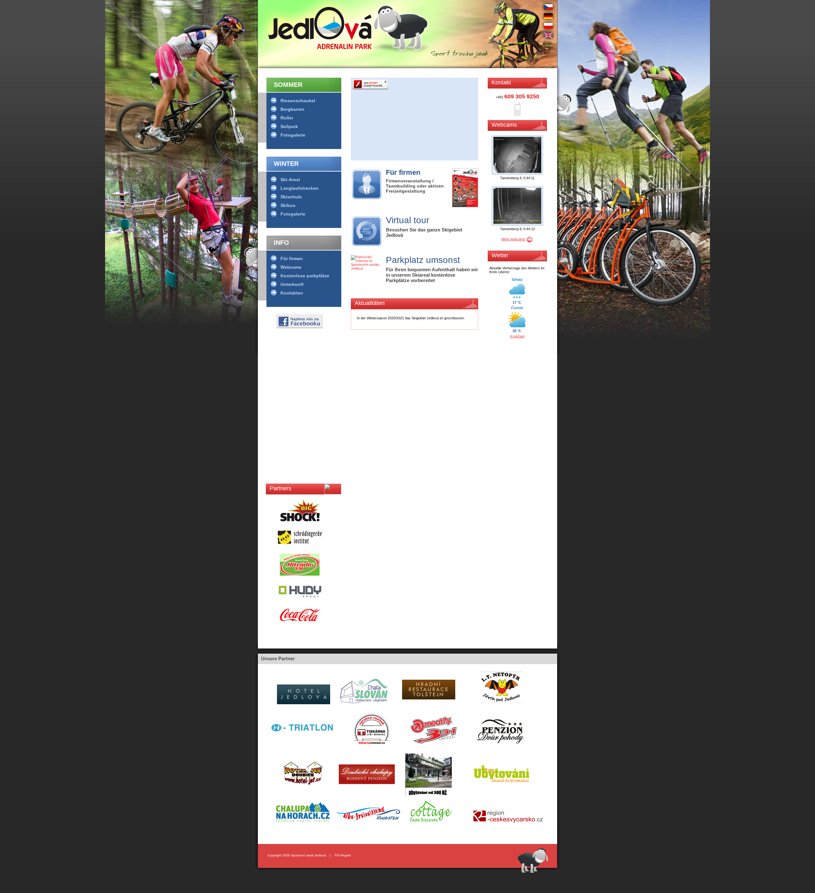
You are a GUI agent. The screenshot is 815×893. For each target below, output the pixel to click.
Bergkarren (292, 109)
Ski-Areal (290, 179)
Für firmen (291, 258)
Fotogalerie (292, 135)
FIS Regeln (343, 855)
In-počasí (517, 336)
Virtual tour (407, 220)
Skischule (291, 196)
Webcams (290, 267)
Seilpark (289, 126)
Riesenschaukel (297, 100)
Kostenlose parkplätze (304, 275)
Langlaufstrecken (299, 188)
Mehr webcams (513, 239)
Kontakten (291, 292)
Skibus (287, 205)
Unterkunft (292, 284)
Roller (286, 117)
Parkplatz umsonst (423, 260)
